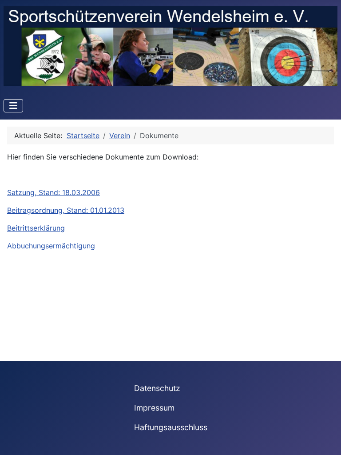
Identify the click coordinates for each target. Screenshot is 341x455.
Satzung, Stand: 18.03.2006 (53, 192)
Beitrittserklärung (36, 228)
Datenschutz (157, 388)
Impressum (154, 407)
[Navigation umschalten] (13, 105)
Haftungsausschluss (170, 427)
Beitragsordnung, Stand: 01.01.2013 (65, 210)
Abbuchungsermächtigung (51, 245)
